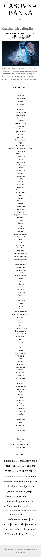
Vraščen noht (21, 431)
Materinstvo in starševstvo (20, 234)
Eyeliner (20, 159)
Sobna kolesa (20, 364)
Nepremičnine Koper (20, 253)
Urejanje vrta (20, 406)
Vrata (20, 433)
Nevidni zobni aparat (20, 259)
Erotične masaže (20, 156)
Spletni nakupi (20, 372)
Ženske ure (20, 439)
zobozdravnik (29, 529)
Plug (20, 309)
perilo (33, 480)
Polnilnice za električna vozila (20, 314)
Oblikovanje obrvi (20, 267)
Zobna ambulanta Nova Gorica (20, 444)
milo (26, 476)
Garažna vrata (20, 165)
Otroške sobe (21, 284)
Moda (20, 242)
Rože (20, 347)
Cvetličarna (20, 120)
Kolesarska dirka (20, 206)
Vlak (20, 422)
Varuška (20, 414)
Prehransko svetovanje (20, 328)
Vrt (20, 436)
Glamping (21, 173)
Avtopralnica (20, 104)
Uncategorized (20, 400)
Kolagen (20, 204)
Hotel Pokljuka (20, 179)
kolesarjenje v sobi (18, 476)
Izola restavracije (20, 184)
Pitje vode (21, 298)
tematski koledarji (33, 510)
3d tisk (20, 93)
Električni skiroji (20, 151)
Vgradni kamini (20, 419)
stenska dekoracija (18, 510)
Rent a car (20, 342)
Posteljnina (20, 317)
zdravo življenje (21, 524)
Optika (20, 278)
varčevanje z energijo (19, 519)
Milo (20, 239)
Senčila (20, 350)
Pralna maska (20, 320)
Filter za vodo (20, 162)
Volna (20, 428)
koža (24, 476)
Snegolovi (20, 361)
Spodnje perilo (20, 375)
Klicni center (20, 201)
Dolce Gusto (20, 134)
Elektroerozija (20, 154)
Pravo (20, 325)
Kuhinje (20, 223)
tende (13, 514)
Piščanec (20, 295)
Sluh (20, 359)
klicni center (29, 470)
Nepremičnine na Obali (21, 256)
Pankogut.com (20, 552)
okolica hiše (23, 480)
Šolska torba (20, 370)
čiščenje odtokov (13, 534)
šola (26, 534)
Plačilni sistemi (20, 300)
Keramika (20, 198)
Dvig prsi (20, 143)
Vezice (20, 417)
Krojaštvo (20, 220)
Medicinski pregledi (21, 237)
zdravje (8, 524)
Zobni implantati (20, 447)
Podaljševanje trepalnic (20, 311)
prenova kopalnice (16, 501)
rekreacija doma (31, 501)
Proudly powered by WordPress (13, 549)
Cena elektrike (20, 115)
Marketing (20, 228)
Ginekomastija (20, 170)
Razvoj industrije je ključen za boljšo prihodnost (20, 36)
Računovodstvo (20, 336)
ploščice (30, 486)
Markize (20, 231)
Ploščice (20, 303)
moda (31, 475)
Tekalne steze (20, 389)
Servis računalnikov (21, 353)
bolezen (8, 460)
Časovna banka (20, 9)
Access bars (20, 96)
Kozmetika (20, 217)
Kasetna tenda (20, 192)
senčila (26, 506)
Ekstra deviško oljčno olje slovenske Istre (20, 148)
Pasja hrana (20, 289)
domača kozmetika (22, 466)
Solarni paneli (20, 367)
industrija (13, 471)
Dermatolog (20, 126)
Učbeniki (20, 397)
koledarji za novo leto (9, 476)
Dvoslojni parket (21, 145)
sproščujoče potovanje (8, 510)
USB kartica (20, 408)
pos (28, 491)
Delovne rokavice (20, 123)
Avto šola (20, 101)
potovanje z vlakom (31, 496)
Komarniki (20, 209)
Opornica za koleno (20, 275)
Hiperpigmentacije (20, 176)
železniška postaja (33, 535)
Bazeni (20, 107)
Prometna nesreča (20, 331)
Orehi (20, 281)
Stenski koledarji (21, 378)
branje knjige (16, 461)
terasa (19, 514)
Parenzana (20, 287)
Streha (20, 381)
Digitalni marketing (20, 131)
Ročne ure (20, 345)
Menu (21, 19)
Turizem (20, 395)
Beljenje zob (20, 109)
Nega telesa (20, 251)
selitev (18, 506)
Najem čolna (20, 248)
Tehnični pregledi (20, 386)
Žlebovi (20, 442)
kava (18, 470)
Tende (20, 392)
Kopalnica (20, 212)
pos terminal (20, 496)
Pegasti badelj (20, 292)
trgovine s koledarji (27, 514)
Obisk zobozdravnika (20, 264)
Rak (20, 339)
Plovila (20, 306)
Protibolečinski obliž (20, 334)
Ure (20, 403)
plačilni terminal (16, 486)
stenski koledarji (25, 510)
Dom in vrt (20, 137)
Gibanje (20, 167)
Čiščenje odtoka (20, 118)
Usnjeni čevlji (20, 411)
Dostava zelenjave (20, 140)
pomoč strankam (16, 491)
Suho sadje (20, 383)
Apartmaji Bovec (20, 98)
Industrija (20, 181)
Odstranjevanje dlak (20, 270)
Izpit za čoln (20, 187)
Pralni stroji (20, 323)
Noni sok (20, 262)
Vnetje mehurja (20, 425)
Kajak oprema (20, 190)
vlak (33, 519)
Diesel (20, 129)
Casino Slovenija (20, 112)
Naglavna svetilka (20, 245)
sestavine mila (34, 506)
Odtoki (20, 273)
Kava (20, 195)
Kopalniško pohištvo (20, 215)
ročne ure (9, 506)
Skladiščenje (20, 356)
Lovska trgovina (20, 226)
